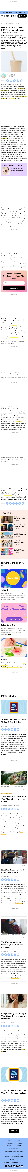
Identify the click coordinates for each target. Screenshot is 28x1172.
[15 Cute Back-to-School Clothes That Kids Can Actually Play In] (7, 543)
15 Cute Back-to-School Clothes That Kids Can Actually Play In (19, 542)
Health (17, 23)
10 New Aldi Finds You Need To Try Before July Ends (13, 720)
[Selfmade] (14, 578)
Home (2, 23)
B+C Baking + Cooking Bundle (10, 667)
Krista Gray (5, 951)
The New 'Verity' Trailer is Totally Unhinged (19, 526)
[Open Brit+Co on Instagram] (11, 1166)
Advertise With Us (10, 1143)
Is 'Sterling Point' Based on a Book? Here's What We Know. (19, 518)
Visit (13, 599)
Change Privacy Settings (17, 1156)
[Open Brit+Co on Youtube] (14, 1166)
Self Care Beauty (10, 23)
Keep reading (19, 903)
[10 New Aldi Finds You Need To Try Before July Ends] (14, 707)
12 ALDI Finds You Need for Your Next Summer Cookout (13, 1091)
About (9, 1140)
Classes (4, 659)
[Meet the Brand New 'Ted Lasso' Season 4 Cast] (14, 857)
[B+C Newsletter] (14, 613)
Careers (9, 1145)
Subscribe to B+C (8, 625)
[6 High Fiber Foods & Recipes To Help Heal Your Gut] (6, 171)
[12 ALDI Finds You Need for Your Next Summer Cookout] (14, 1074)
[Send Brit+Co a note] (22, 1166)
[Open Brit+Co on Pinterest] (9, 1166)
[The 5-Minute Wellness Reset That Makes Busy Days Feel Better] (14, 778)
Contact (19, 1145)
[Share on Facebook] (7, 80)
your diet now (14, 337)
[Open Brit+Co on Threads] (17, 1166)
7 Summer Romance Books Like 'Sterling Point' (19, 550)
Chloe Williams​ (6, 876)
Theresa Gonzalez (7, 805)
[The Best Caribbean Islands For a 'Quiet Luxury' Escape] (7, 535)
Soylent (12, 98)
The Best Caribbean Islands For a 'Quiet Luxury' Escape (20, 534)
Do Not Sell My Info (14, 1148)
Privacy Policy (18, 1154)
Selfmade (5, 590)
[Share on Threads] (21, 80)
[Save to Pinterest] (11, 80)
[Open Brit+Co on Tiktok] (19, 1166)
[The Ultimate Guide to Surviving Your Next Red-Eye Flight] (14, 926)
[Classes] (14, 647)
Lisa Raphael (12, 74)
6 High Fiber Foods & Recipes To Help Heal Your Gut (17, 170)
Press (19, 1140)
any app (14, 325)
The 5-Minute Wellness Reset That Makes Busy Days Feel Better (13, 799)
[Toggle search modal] (15, 16)
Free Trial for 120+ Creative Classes (12, 12)
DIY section (19, 421)
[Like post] (23, 503)
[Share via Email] (18, 80)
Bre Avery (5, 726)
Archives (7, 1156)
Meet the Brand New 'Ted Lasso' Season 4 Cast (12, 871)
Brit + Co (5, 1022)
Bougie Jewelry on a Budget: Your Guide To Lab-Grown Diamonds (13, 1016)
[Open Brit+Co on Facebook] (6, 1166)
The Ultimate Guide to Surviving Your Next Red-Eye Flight (12, 945)
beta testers (4, 138)
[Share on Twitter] (14, 80)
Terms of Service (9, 1154)
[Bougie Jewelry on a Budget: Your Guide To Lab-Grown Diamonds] (14, 1001)
